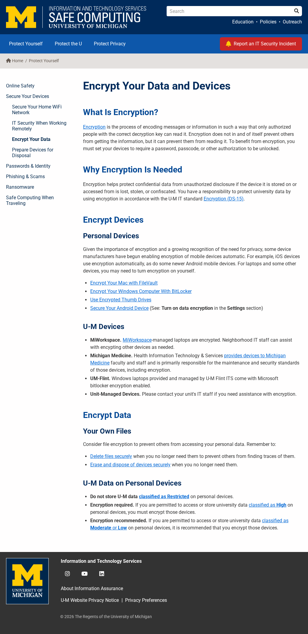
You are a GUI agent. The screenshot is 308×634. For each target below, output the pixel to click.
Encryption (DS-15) (224, 199)
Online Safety (20, 86)
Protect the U (68, 44)
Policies (268, 22)
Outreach (292, 22)
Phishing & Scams (25, 176)
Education (243, 22)
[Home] (76, 17)
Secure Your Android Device (119, 308)
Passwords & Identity (28, 166)
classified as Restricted (164, 496)
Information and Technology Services (101, 561)
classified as (262, 505)
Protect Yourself (26, 44)
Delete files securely (111, 456)
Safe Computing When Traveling (30, 200)
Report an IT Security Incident (265, 44)
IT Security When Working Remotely (39, 126)
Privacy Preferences (146, 600)
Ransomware (20, 187)
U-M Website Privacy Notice (90, 600)
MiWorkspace (137, 340)
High (280, 505)
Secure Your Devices (27, 96)
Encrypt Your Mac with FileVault (124, 283)
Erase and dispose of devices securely (130, 465)
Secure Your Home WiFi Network (37, 109)
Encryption (94, 127)
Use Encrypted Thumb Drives (120, 300)
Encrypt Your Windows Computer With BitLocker (141, 291)
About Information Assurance (92, 588)
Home (17, 60)
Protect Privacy (110, 44)
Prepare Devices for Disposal (32, 152)
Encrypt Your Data (31, 139)
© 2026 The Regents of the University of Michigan (106, 616)
